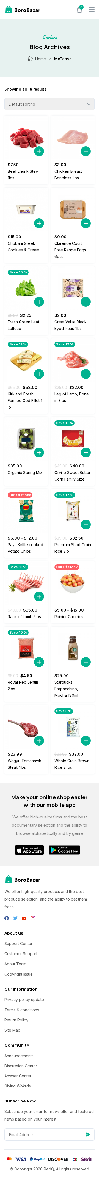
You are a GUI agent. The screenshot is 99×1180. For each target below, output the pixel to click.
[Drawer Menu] (92, 9)
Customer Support (20, 953)
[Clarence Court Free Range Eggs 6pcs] (73, 209)
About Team (15, 963)
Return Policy (16, 1020)
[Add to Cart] (39, 151)
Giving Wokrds (17, 1086)
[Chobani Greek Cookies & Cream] (26, 209)
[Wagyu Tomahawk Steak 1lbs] (26, 727)
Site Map (12, 1030)
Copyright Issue (18, 974)
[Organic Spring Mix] (26, 439)
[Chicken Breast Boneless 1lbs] (73, 137)
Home (40, 58)
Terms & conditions (21, 1010)
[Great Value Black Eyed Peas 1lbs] (73, 288)
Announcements (19, 1055)
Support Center (18, 943)
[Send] (88, 1134)
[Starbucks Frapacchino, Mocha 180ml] (73, 648)
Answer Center (17, 1076)
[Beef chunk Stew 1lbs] (26, 137)
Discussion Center (20, 1065)
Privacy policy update (24, 999)
